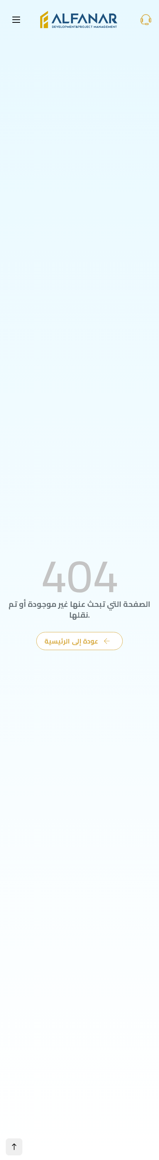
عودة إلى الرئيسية (71, 641)
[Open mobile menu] (16, 20)
